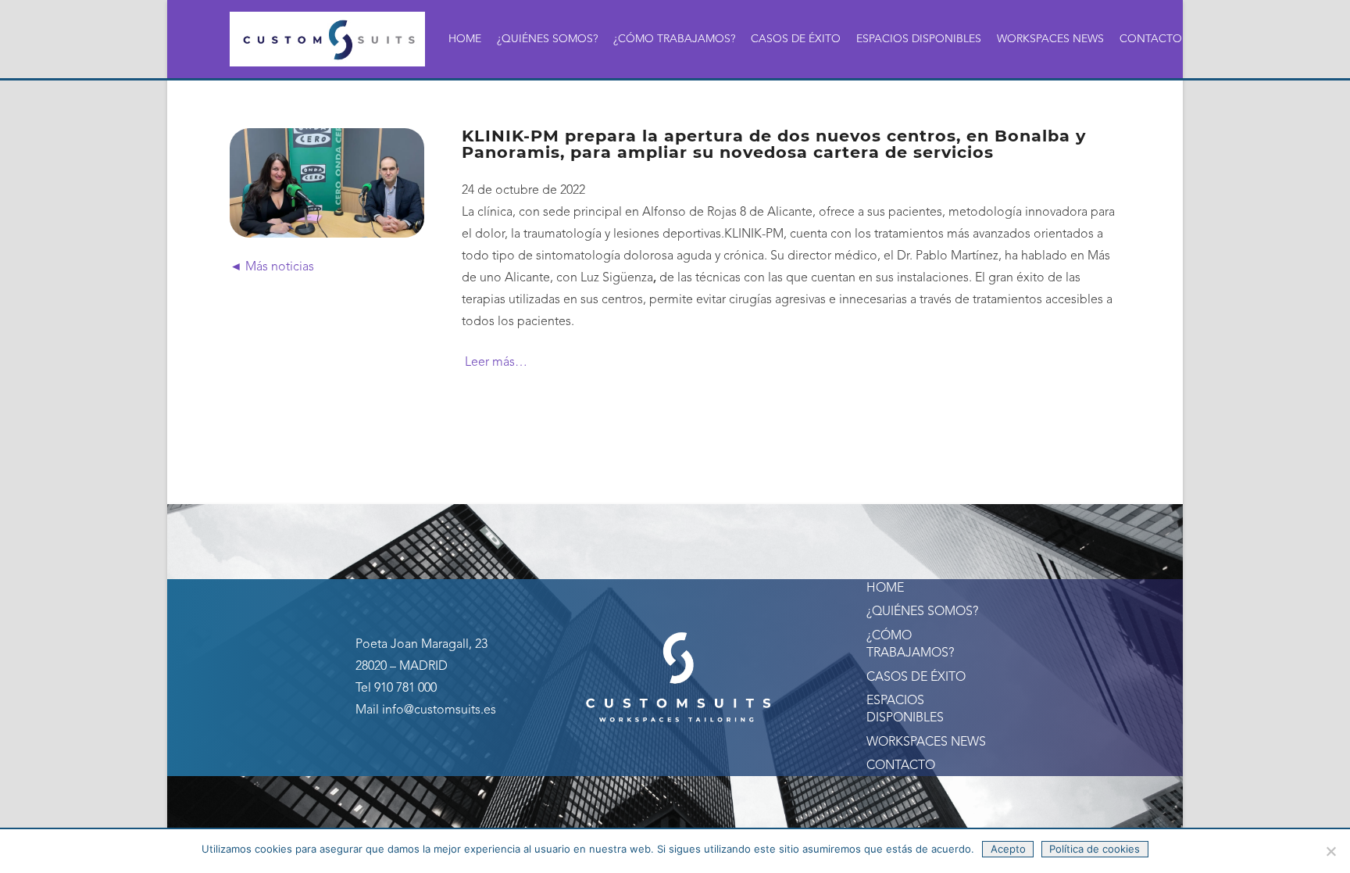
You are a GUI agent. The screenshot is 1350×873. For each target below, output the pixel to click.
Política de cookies (1094, 849)
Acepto (1008, 849)
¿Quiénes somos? (922, 612)
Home (885, 588)
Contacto (900, 766)
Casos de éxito (916, 677)
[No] (1330, 851)
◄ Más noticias (272, 267)
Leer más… (494, 362)
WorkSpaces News (926, 742)
